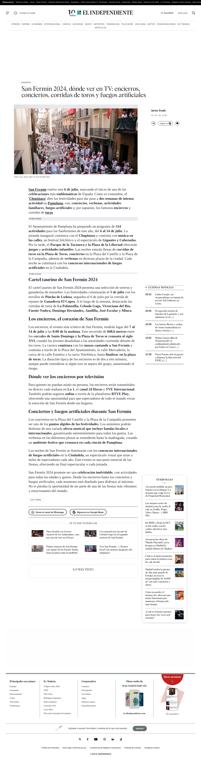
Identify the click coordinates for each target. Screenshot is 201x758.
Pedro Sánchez (50, 702)
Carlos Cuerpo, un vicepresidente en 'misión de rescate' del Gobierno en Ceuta (169, 299)
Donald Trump (114, 2)
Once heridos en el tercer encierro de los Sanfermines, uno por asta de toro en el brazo (62, 534)
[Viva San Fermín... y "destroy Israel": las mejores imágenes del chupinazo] (91, 549)
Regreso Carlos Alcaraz (181, 2)
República (75, 2)
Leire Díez (48, 709)
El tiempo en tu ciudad (27, 13)
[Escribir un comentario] (177, 123)
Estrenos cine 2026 (151, 2)
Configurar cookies (152, 747)
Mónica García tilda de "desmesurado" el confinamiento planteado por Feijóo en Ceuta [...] (167, 342)
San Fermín (37, 189)
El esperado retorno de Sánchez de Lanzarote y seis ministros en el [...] (169, 314)
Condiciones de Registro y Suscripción (105, 747)
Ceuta (32, 2)
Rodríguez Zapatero (52, 698)
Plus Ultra (48, 694)
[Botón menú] (7, 13)
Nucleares (103, 2)
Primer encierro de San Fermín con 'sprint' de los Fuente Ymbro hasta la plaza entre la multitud (62, 549)
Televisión (127, 24)
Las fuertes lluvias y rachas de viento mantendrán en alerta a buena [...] (168, 327)
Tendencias (113, 24)
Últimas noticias (22, 2)
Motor (151, 24)
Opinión (15, 24)
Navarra (26, 82)
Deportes (99, 24)
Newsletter (86, 694)
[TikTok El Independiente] (121, 740)
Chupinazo (37, 198)
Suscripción (87, 690)
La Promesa (165, 2)
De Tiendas (184, 24)
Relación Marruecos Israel (58, 2)
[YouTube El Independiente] (96, 739)
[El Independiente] (100, 13)
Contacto (85, 686)
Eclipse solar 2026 (52, 686)
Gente (88, 24)
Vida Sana (140, 24)
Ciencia (67, 24)
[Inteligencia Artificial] (134, 708)
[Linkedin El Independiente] (113, 739)
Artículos (100, 27)
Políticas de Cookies (132, 747)
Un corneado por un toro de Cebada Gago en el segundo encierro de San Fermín (113, 534)
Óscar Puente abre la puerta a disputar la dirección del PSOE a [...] (169, 357)
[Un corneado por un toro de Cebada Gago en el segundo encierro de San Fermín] (91, 534)
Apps (84, 698)
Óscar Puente (41, 2)
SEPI (46, 690)
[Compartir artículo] (153, 123)
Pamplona (55, 203)
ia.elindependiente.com (134, 713)
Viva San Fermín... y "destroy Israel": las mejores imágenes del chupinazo (115, 549)
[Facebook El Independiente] (87, 739)
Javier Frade (158, 110)
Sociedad (78, 24)
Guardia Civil (50, 705)
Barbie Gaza (137, 2)
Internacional (52, 24)
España (26, 24)
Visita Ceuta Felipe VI (89, 2)
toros (49, 212)
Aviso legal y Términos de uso (74, 747)
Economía (37, 24)
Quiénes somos (88, 702)
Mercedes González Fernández (57, 713)
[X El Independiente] (80, 739)
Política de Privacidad (50, 747)
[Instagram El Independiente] (104, 739)
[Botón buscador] (193, 13)
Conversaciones (166, 24)
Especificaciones (89, 705)
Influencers (126, 2)
